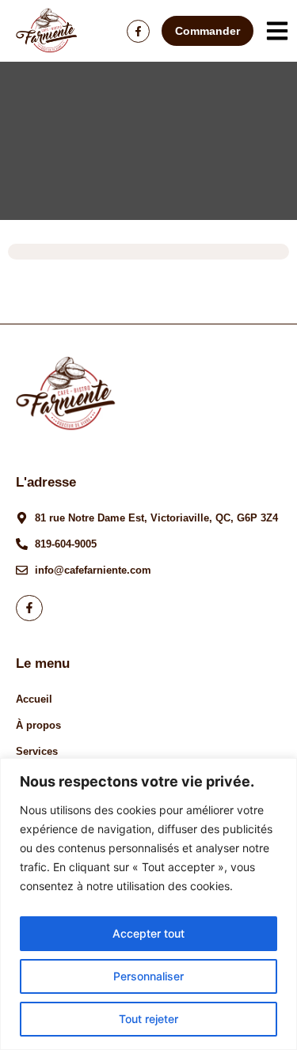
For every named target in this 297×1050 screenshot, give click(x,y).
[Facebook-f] (138, 31)
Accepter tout (148, 933)
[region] (148, 904)
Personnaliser (148, 976)
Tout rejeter (148, 1018)
